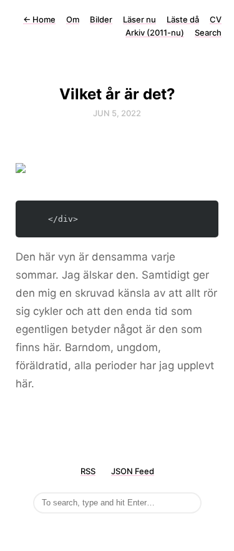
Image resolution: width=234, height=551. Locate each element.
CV (216, 19)
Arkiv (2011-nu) (154, 32)
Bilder (101, 19)
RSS (87, 471)
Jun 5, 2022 (117, 113)
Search (208, 32)
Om (72, 19)
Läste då (183, 19)
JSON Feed (132, 471)
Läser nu (139, 19)
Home (39, 19)
